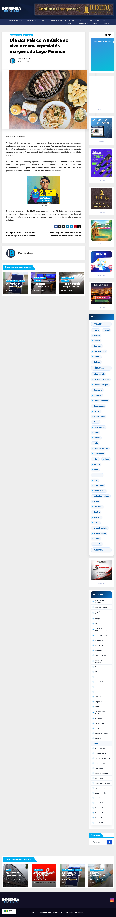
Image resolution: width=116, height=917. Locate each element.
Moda (106, 459)
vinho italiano (100, 533)
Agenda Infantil (101, 607)
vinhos (97, 539)
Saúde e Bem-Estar (100, 712)
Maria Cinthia (100, 803)
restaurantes (100, 491)
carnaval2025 (100, 351)
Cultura (97, 362)
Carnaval (97, 346)
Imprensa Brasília (51, 912)
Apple (96, 330)
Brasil (107, 330)
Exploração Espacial (99, 661)
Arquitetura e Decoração (100, 613)
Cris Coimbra (100, 763)
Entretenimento (101, 401)
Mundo (97, 692)
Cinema (97, 357)
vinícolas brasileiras (98, 550)
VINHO (96, 523)
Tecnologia (99, 723)
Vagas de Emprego (102, 733)
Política (22, 280)
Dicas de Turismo (101, 379)
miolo (96, 459)
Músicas (98, 697)
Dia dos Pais (99, 374)
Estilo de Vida (100, 655)
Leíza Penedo (100, 793)
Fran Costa (99, 768)
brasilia (97, 335)
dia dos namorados (99, 368)
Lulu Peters (99, 798)
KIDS (97, 672)
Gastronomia (27, 35)
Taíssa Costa (100, 818)
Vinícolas (98, 544)
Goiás (96, 432)
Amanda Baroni (101, 748)
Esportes (98, 650)
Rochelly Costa (101, 808)
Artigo (97, 619)
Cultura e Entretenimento (101, 629)
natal (96, 470)
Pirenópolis (99, 486)
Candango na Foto (102, 758)
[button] (112, 22)
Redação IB (25, 59)
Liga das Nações (101, 448)
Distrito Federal (15, 35)
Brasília (97, 341)
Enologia (97, 395)
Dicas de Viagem (101, 385)
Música (97, 464)
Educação (99, 645)
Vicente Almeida (101, 823)
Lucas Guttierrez (101, 682)
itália (96, 443)
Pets (96, 480)
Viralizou (98, 738)
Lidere (97, 677)
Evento (97, 411)
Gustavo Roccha (101, 773)
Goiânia (97, 438)
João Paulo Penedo (102, 783)
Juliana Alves (100, 788)
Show (96, 501)
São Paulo (98, 507)
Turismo (97, 517)
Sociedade (99, 718)
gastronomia (99, 427)
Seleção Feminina (101, 496)
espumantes (99, 406)
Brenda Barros (101, 753)
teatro (97, 512)
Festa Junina (99, 417)
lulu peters (99, 454)
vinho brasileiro (100, 528)
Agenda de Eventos (99, 324)
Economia (37, 280)
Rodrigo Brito (100, 813)
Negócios (98, 475)
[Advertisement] (100, 91)
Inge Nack (99, 778)
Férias (96, 422)
